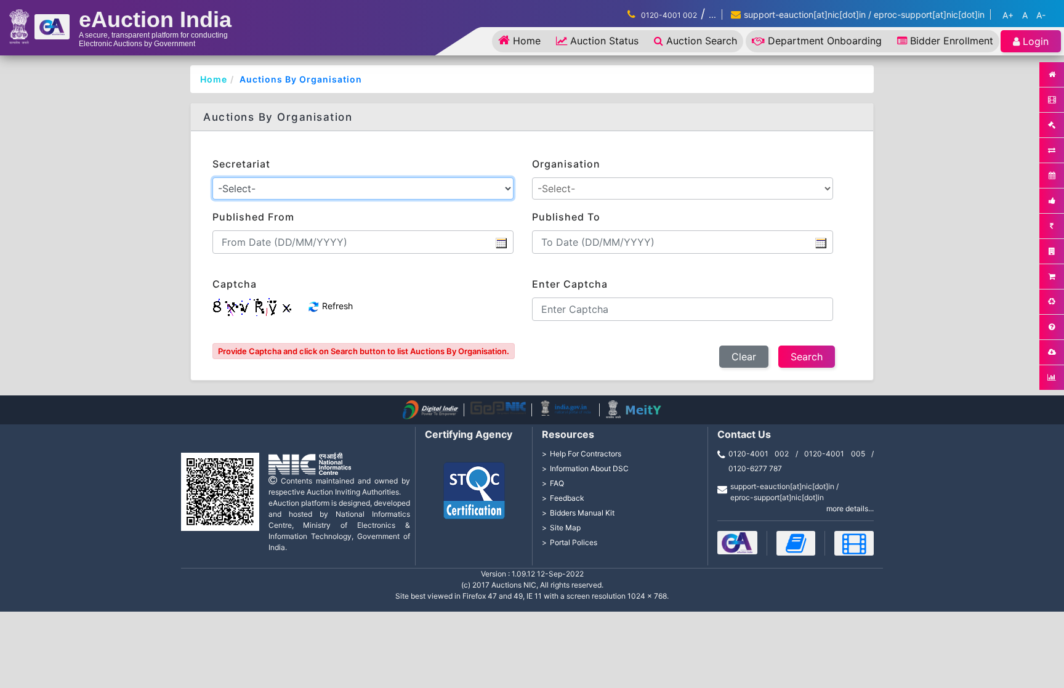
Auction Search (701, 40)
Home (527, 40)
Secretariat (241, 164)
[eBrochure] (737, 542)
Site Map (565, 527)
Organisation (566, 164)
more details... (850, 508)
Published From (253, 217)
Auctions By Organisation (301, 79)
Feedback (567, 498)
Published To (566, 217)
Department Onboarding (825, 40)
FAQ (557, 483)
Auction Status (604, 40)
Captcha (234, 284)
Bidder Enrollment (951, 40)
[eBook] (796, 543)
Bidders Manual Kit (582, 512)
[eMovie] (854, 543)
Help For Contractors (585, 453)
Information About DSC (589, 468)
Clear (744, 356)
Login (1036, 41)
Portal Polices (573, 542)
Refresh (336, 306)
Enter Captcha (570, 284)
